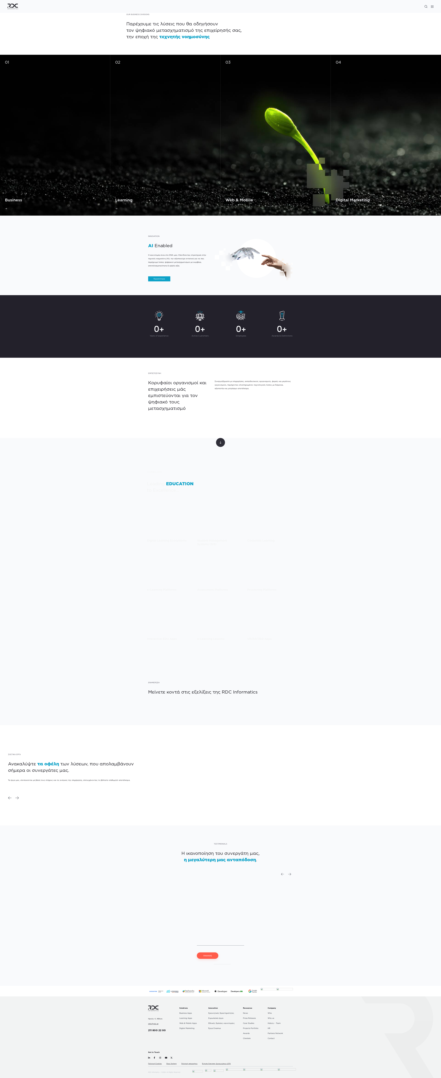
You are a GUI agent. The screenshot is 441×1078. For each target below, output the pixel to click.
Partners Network (275, 1033)
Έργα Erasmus (214, 1028)
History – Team (274, 1023)
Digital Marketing (186, 1028)
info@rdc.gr (153, 1024)
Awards (246, 1033)
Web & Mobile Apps (188, 1023)
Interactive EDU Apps (162, 639)
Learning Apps (185, 1018)
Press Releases (249, 1018)
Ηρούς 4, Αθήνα (155, 1018)
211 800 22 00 (157, 1030)
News (245, 1013)
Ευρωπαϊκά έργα (215, 1018)
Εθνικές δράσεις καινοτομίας (221, 1023)
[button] (10, 798)
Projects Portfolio (250, 1028)
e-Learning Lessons (210, 639)
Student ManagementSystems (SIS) (212, 542)
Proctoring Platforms (261, 589)
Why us (271, 1018)
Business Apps (185, 1013)
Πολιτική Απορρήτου (222, 963)
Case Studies (248, 1023)
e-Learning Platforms (161, 589)
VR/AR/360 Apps (259, 639)
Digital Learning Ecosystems (167, 540)
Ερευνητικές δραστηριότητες (221, 1013)
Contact (271, 1038)
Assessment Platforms (212, 589)
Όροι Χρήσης (171, 1064)
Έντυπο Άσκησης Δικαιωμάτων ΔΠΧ (216, 1064)
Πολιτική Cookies (155, 1064)
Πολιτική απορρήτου (189, 1064)
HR (269, 1028)
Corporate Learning (261, 540)
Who (270, 1013)
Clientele (247, 1038)
